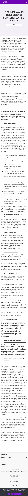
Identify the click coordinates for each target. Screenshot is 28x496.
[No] (26, 491)
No (12, 494)
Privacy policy (17, 494)
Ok (9, 494)
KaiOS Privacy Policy (14, 481)
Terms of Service (14, 485)
